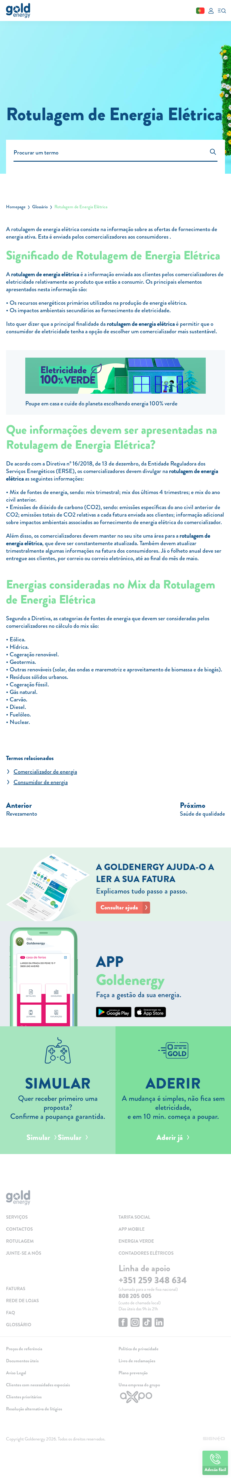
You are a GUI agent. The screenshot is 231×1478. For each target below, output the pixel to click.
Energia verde (136, 1241)
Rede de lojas (22, 1300)
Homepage (16, 206)
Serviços (17, 1217)
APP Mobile (132, 1229)
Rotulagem (20, 1241)
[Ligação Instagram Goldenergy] (135, 1323)
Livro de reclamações (137, 1360)
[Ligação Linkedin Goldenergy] (159, 1323)
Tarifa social (134, 1217)
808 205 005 (135, 1296)
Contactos (19, 1229)
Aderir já (169, 1137)
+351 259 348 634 (153, 1280)
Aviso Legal (16, 1373)
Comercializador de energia (45, 771)
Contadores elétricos (146, 1253)
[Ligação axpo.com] (172, 1397)
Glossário (40, 206)
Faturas (15, 1288)
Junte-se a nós (23, 1253)
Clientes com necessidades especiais (38, 1385)
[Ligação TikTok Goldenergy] (147, 1323)
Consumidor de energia (41, 782)
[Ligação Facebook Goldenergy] (123, 1323)
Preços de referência (24, 1348)
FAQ (10, 1312)
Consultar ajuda (119, 907)
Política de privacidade (139, 1348)
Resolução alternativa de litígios (34, 1409)
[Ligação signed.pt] (214, 1439)
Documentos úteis (22, 1360)
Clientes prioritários (24, 1397)
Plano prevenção (133, 1373)
